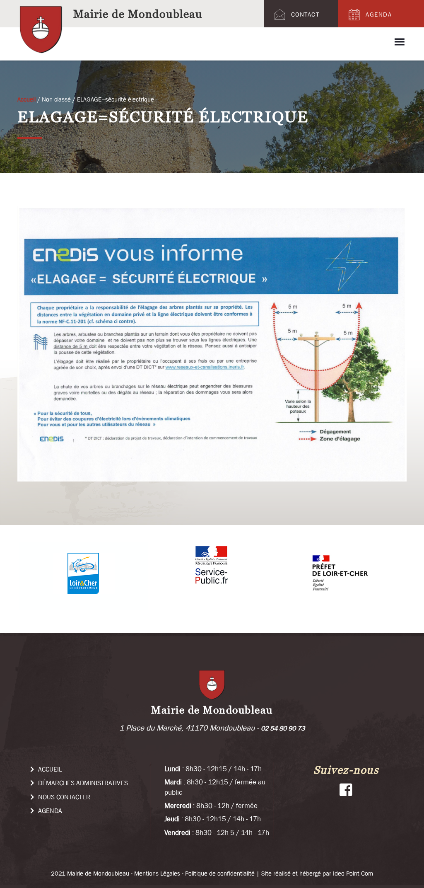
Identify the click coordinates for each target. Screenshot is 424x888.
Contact (305, 14)
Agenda (379, 14)
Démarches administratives (82, 782)
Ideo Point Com (353, 873)
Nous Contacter (63, 797)
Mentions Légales (157, 873)
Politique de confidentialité (220, 873)
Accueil (49, 769)
